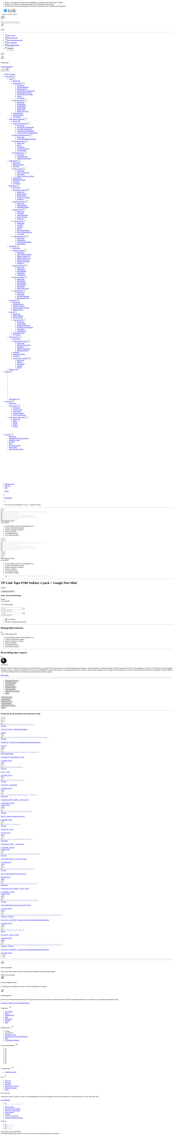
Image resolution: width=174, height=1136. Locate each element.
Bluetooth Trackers (19, 354)
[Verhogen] (24, 608)
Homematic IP (9, 1015)
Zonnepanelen (21, 324)
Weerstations (17, 117)
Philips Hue (8, 1019)
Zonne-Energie (17, 320)
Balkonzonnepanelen (23, 325)
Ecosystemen (13, 406)
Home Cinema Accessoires (25, 176)
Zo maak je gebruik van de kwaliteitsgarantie (15, 1003)
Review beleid (9, 1107)
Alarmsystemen (18, 221)
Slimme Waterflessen (23, 349)
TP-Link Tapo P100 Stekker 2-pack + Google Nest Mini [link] (23, 505)
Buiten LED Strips (23, 288)
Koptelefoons (17, 178)
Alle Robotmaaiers (23, 87)
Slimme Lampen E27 (23, 256)
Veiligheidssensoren (19, 236)
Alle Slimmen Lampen (24, 254)
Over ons (8, 1081)
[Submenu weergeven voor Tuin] (13, 79)
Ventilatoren (21, 147)
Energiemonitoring (19, 333)
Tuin (10, 79)
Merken (7, 372)
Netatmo (7, 1021)
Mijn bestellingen (12, 38)
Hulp (10, 444)
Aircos (19, 145)
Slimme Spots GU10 (23, 260)
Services (7, 434)
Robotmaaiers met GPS (24, 92)
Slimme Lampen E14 (23, 258)
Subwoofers (21, 174)
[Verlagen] (2, 608)
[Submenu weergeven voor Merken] (11, 371)
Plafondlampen (21, 271)
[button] (87, 37)
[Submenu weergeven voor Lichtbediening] (24, 290)
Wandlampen (21, 104)
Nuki (6, 1022)
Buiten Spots (21, 109)
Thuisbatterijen (21, 331)
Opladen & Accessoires (20, 358)
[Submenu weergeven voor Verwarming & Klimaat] (25, 119)
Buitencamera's (22, 196)
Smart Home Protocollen (17, 417)
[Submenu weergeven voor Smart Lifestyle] (20, 337)
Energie (11, 312)
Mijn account (11, 35)
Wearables (20, 347)
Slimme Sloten (17, 209)
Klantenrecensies (7, 701)
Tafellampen (21, 273)
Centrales (20, 227)
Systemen (8, 401)
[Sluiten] (7, 70)
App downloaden (6, 703)
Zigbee (15, 425)
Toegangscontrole (22, 215)
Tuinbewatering (18, 113)
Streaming (16, 181)
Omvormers (20, 329)
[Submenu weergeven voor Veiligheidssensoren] (27, 236)
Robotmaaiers (17, 83)
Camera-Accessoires (23, 197)
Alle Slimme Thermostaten (25, 127)
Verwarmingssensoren (24, 158)
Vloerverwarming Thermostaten (27, 133)
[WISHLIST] (87, 54)
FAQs (3, 708)
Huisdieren (16, 356)
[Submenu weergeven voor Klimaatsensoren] (25, 152)
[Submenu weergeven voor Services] (11, 434)
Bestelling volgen (14, 440)
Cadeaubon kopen (10, 1072)
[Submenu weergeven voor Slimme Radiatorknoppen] (30, 135)
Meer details (5, 675)
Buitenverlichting (18, 100)
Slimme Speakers (18, 164)
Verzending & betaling (12, 1040)
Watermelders (21, 244)
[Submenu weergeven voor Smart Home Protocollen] (26, 417)
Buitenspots (20, 286)
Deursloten (20, 213)
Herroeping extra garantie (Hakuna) (16, 1036)
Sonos (7, 1013)
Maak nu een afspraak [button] (8, 975)
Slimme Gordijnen (19, 306)
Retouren (12, 442)
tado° (6, 1017)
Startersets (20, 199)
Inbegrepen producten (8, 591)
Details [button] (3, 599)
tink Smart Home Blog (16, 449)
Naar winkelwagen (7, 66)
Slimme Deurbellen (19, 201)
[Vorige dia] (3, 540)
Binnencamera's (22, 194)
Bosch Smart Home (19, 415)
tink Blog (8, 1084)
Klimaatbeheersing (19, 141)
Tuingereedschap (18, 115)
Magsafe (19, 362)
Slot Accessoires (22, 217)
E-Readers (16, 352)
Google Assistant (18, 413)
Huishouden (13, 300)
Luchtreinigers (21, 150)
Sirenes (19, 228)
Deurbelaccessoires (23, 207)
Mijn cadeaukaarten (13, 45)
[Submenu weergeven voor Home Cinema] (23, 168)
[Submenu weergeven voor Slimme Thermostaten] (28, 123)
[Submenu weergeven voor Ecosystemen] (18, 405)
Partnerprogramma (11, 1088)
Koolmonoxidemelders (24, 242)
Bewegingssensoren (23, 230)
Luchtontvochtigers (23, 149)
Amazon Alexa (17, 409)
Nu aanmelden (5, 1100)
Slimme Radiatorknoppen (21, 135)
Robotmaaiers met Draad (25, 94)
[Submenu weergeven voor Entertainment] (19, 160)
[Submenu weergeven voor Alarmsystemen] (24, 221)
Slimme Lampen (18, 250)
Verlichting (12, 246)
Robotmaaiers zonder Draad (26, 91)
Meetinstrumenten (22, 350)
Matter (15, 421)
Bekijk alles (16, 81)
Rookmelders (21, 240)
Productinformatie (7, 697)
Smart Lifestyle (14, 337)
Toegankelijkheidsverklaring (14, 1118)
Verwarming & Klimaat (16, 119)
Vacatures (8, 1082)
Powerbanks (21, 364)
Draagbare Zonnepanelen (25, 327)
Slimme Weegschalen (24, 345)
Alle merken (9, 1011)
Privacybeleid (9, 1112)
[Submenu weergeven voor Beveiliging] (17, 185)
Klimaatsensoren (18, 153)
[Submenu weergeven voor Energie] (15, 312)
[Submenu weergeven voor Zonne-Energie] (24, 320)
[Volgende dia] (3, 553)
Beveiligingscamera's (19, 190)
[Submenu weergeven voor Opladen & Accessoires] (29, 358)
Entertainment (13, 161)
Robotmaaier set (22, 89)
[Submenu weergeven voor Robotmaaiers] (23, 83)
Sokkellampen (21, 108)
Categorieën (8, 76)
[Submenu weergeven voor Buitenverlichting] (25, 100)
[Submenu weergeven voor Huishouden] (18, 300)
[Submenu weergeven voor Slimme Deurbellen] (26, 201)
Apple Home (17, 411)
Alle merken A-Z (14, 399)
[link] (7, 491)
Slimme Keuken (18, 310)
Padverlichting (21, 106)
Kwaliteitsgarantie (14, 445)
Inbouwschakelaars (23, 296)
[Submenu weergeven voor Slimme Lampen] (25, 250)
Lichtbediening (17, 291)
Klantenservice (9, 484)
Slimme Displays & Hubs (21, 308)
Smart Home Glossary (12, 1086)
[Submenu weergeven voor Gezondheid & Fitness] (28, 341)
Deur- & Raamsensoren (24, 232)
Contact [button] (7, 1031)
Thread (15, 423)
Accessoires (16, 183)
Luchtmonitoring (22, 156)
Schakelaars (20, 294)
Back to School (10, 74)
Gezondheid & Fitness (20, 341)
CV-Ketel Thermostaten (24, 129)
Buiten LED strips (22, 111)
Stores (7, 1090)
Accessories (20, 98)
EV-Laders (16, 335)
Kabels (19, 367)
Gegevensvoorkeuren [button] (11, 1116)
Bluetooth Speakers (19, 180)
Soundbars (16, 166)
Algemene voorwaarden (12, 1109)
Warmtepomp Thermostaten (26, 131)
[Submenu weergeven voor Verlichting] (17, 246)
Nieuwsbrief (13, 447)
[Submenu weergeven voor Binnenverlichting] (25, 265)
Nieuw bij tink (13, 369)
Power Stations (17, 317)
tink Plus (7, 486)
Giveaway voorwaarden (12, 1110)
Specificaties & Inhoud (8, 705)
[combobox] (10, 22)
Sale (6, 488)
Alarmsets (20, 225)
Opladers (20, 366)
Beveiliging (12, 186)
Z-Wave (15, 426)
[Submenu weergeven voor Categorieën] (14, 76)
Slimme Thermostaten (20, 123)
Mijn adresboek (12, 42)
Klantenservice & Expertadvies (19, 438)
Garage (19, 96)
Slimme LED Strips (23, 261)
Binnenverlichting (18, 266)
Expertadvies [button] (9, 1033)
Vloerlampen (21, 275)
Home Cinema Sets (23, 172)
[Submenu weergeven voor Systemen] (12, 401)
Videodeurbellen (22, 205)
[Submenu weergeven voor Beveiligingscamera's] (28, 190)
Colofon (7, 1114)
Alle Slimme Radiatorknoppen (26, 139)
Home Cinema (17, 169)
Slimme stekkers (18, 316)
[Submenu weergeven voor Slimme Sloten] (23, 209)
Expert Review (6, 699)
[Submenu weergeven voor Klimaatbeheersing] (26, 141)
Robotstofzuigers (18, 304)
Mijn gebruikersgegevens (15, 40)
